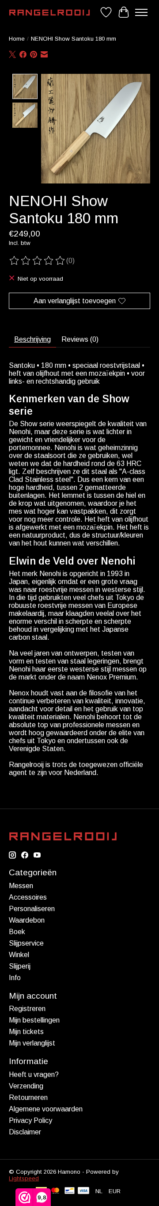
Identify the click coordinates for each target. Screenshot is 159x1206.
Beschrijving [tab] (32, 339)
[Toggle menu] (141, 12)
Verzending (26, 1086)
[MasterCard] (55, 1191)
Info (15, 977)
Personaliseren (32, 908)
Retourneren (28, 1097)
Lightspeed (24, 1178)
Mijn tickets (26, 1031)
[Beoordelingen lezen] (37, 261)
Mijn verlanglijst (32, 1043)
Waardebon (27, 920)
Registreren (27, 1008)
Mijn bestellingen (34, 1020)
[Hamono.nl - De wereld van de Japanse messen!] (49, 12)
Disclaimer (25, 1132)
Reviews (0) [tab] (79, 339)
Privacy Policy (30, 1120)
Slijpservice (26, 943)
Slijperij (19, 966)
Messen (21, 885)
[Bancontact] (69, 1191)
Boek (17, 931)
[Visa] (83, 1191)
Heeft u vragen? (34, 1074)
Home (17, 38)
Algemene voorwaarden (46, 1109)
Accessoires (28, 897)
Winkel (19, 954)
